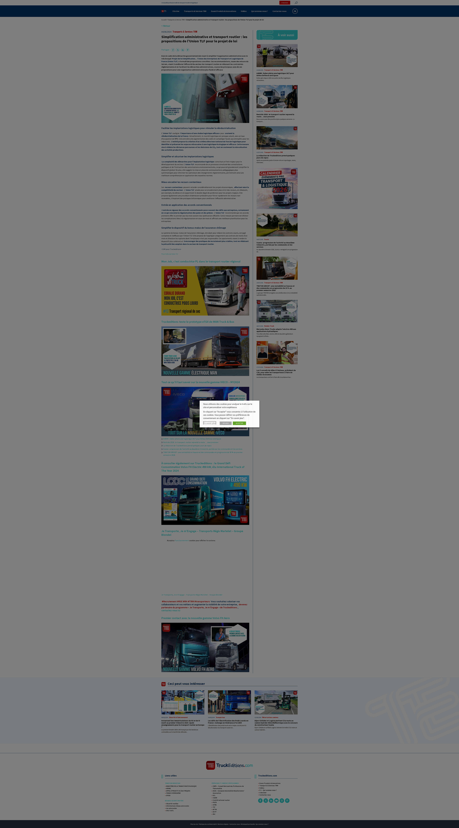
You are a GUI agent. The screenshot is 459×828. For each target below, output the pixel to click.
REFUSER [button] (226, 423)
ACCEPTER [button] (239, 423)
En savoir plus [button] (210, 423)
